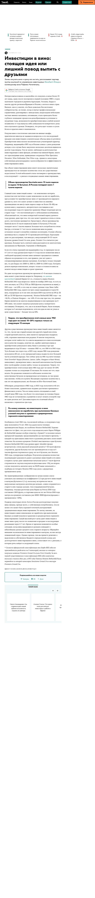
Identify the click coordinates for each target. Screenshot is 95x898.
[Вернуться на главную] (5, 2)
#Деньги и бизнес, (11, 569)
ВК (34, 579)
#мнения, (20, 569)
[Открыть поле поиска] (57, 2)
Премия (48, 2)
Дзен (41, 579)
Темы (30, 2)
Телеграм (26, 579)
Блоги (24, 2)
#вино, (25, 569)
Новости (16, 2)
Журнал (38, 2)
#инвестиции (32, 569)
